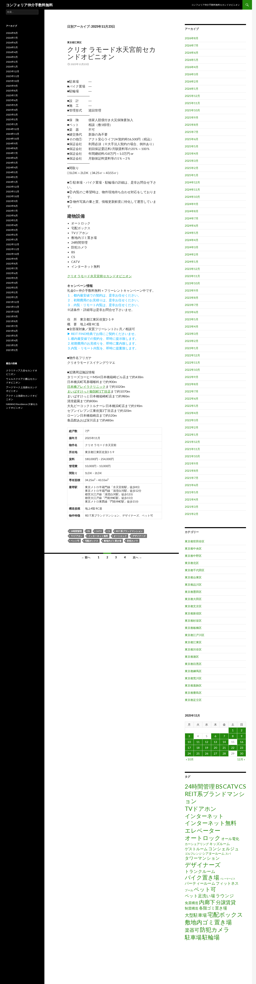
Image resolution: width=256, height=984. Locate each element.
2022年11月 (192, 362)
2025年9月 (191, 117)
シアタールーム (213, 853)
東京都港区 (192, 656)
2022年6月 (191, 398)
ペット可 (75, 540)
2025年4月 (191, 153)
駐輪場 (211, 937)
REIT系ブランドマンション (129, 531)
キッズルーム (219, 844)
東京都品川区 (193, 584)
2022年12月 (192, 355)
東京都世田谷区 (194, 541)
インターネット (204, 816)
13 (215, 742)
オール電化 (230, 838)
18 (198, 747)
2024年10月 (192, 196)
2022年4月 (191, 413)
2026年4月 (191, 67)
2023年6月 (191, 312)
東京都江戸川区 (194, 635)
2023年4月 (191, 326)
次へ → (137, 557)
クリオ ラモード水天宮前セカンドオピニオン (111, 52)
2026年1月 (191, 88)
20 (215, 747)
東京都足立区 (193, 700)
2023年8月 (191, 297)
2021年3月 (191, 506)
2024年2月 (191, 254)
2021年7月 (191, 477)
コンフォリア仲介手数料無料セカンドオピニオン (215, 4)
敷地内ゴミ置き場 (112, 540)
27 (215, 753)
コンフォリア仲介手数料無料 (29, 5)
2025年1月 (191, 175)
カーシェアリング (197, 844)
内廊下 (207, 902)
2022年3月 (191, 420)
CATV (99, 531)
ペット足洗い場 (200, 895)
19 (206, 747)
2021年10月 (192, 456)
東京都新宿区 (193, 613)
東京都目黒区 (193, 663)
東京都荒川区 (193, 678)
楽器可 (192, 930)
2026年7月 (191, 45)
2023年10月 (192, 283)
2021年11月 (192, 449)
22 (232, 747)
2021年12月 (192, 441)
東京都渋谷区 (193, 649)
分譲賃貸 (226, 902)
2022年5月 (191, 405)
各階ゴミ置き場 (213, 908)
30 (241, 753)
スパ (228, 853)
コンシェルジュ (223, 848)
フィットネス (227, 883)
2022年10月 (192, 369)
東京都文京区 (193, 606)
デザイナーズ (139, 536)
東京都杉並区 (193, 620)
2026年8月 (191, 38)
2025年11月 (192, 103)
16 (241, 742)
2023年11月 (192, 276)
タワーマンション (202, 857)
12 (206, 742)
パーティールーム (200, 883)
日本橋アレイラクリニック (86, 386)
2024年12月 (192, 182)
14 (224, 742)
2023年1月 (191, 348)
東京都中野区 (193, 555)
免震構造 (191, 903)
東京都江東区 (74, 42)
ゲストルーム (196, 848)
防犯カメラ (132, 540)
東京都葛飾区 (193, 685)
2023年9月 (191, 290)
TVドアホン (77, 536)
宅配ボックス (91, 540)
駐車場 (193, 937)
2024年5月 (191, 232)
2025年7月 (191, 132)
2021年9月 (191, 463)
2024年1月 (191, 261)
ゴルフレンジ (193, 853)
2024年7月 (191, 218)
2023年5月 (191, 319)
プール (189, 890)
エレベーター (202, 830)
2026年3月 (191, 74)
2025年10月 (192, 110)
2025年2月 (191, 168)
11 (198, 742)
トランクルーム (200, 871)
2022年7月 (191, 391)
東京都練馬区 (193, 671)
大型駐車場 (196, 915)
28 (224, 753)
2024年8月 (191, 211)
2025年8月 (191, 124)
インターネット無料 (98, 536)
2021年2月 (191, 514)
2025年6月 (191, 139)
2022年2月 (191, 427)
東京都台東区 (193, 577)
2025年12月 (192, 95)
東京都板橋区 (193, 627)
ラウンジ (225, 895)
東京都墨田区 (193, 591)
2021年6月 (191, 485)
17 (189, 747)
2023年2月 (191, 341)
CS (108, 531)
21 (224, 747)
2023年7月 (191, 305)
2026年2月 (191, 81)
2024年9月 (191, 204)
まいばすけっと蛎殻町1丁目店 (89, 391)
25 (198, 753)
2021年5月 (191, 492)
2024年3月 (191, 247)
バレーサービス (227, 878)
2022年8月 (191, 384)
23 (241, 747)
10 (189, 742)
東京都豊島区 (193, 692)
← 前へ (85, 557)
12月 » (241, 759)
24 (189, 753)
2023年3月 (191, 333)
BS (88, 531)
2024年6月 (191, 225)
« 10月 (190, 759)
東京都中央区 (193, 548)
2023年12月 (192, 268)
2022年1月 (191, 434)
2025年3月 (191, 160)
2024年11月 (192, 189)
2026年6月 (191, 52)
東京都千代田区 (194, 570)
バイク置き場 (202, 877)
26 (206, 753)
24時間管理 (76, 531)
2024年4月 (191, 240)
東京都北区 (192, 563)
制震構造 (191, 908)
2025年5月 (191, 146)
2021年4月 (191, 499)
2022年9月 (191, 377)
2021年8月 (191, 470)
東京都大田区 (193, 599)
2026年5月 (191, 59)
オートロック (120, 536)
